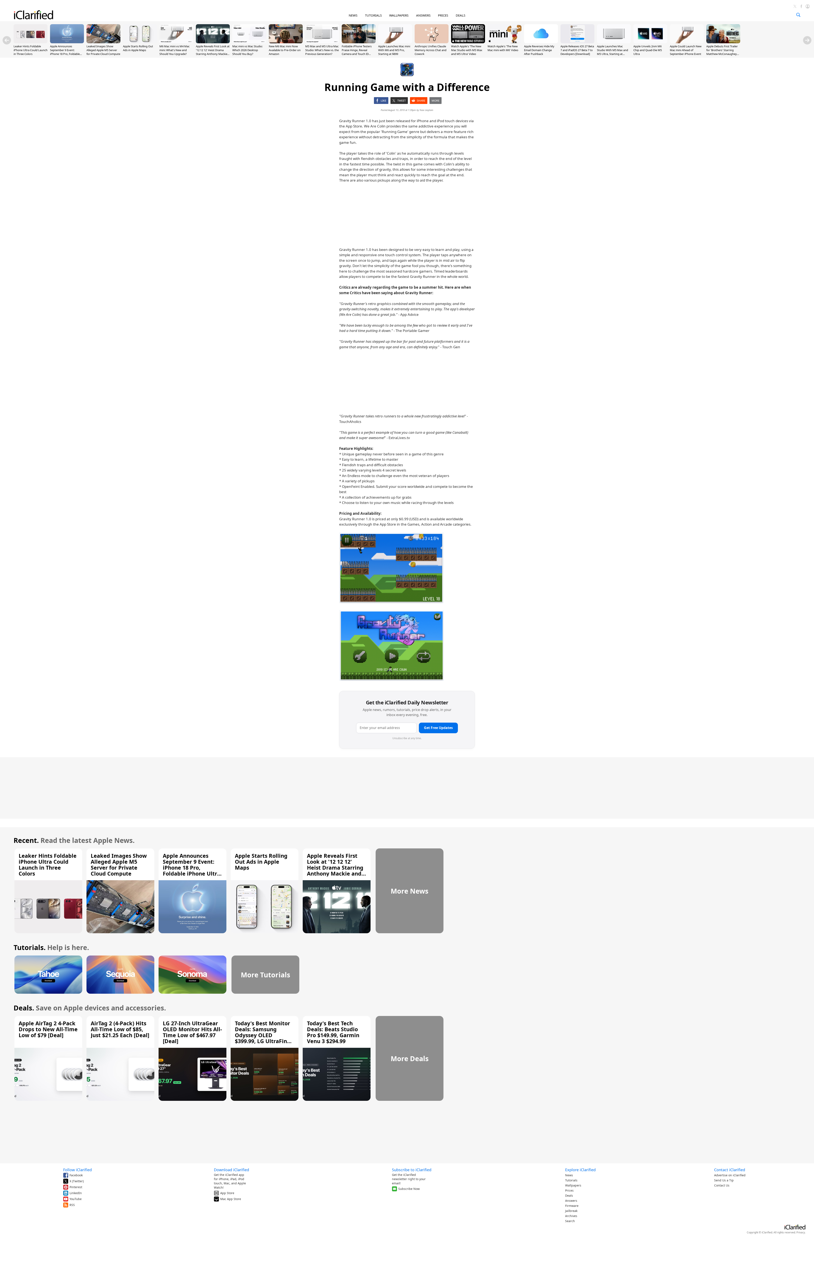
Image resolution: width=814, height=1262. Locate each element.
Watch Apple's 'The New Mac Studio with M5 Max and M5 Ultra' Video (466, 50)
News (569, 1175)
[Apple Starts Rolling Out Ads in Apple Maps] (140, 42)
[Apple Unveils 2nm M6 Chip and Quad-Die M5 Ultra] (650, 42)
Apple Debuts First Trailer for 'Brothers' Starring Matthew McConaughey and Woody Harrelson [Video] (722, 54)
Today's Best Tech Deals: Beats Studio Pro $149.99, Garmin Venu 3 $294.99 (333, 1032)
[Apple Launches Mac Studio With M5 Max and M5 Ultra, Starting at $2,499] (614, 42)
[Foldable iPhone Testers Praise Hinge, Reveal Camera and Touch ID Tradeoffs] (359, 42)
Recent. (26, 840)
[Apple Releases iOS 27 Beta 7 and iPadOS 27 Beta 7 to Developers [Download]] (577, 42)
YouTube (76, 1199)
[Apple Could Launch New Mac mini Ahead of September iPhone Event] (687, 42)
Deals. (24, 1007)
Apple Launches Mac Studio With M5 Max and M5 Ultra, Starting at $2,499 (612, 52)
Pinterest (76, 1187)
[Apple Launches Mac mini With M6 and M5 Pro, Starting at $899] (395, 42)
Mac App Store (230, 1199)
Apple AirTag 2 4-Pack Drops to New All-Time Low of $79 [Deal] (48, 1029)
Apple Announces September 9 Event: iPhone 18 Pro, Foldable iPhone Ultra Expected (65, 52)
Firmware (571, 1206)
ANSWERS (423, 15)
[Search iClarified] (798, 15)
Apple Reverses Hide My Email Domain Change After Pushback (539, 50)
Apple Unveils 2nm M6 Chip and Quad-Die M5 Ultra (647, 50)
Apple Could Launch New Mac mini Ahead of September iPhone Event (685, 50)
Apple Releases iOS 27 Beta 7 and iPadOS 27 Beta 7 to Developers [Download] (577, 50)
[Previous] (7, 40)
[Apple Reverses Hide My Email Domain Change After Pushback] (541, 42)
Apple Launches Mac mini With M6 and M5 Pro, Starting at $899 (394, 50)
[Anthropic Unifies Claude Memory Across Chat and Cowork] (432, 42)
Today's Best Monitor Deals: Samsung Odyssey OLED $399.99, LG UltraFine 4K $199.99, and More (262, 1035)
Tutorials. (30, 947)
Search (570, 1221)
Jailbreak (571, 1211)
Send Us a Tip (724, 1180)
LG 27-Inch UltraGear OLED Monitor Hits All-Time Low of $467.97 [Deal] (192, 1032)
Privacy (800, 1232)
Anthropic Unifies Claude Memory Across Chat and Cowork (430, 50)
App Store (227, 1193)
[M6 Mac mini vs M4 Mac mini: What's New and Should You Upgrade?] (176, 42)
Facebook (76, 1175)
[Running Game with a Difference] (391, 567)
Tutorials (571, 1180)
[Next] (807, 40)
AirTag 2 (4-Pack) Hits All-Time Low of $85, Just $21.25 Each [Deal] (120, 1029)
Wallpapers (573, 1185)
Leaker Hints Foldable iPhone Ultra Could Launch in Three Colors (30, 50)
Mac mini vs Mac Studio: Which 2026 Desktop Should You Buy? (247, 50)
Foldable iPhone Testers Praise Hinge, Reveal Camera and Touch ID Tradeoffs (357, 52)
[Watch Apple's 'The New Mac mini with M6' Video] (504, 42)
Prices (569, 1190)
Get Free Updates (438, 727)
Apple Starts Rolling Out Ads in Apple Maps (138, 48)
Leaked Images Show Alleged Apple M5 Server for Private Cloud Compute (103, 50)
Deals (569, 1195)
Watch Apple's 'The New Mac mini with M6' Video (503, 48)
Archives (571, 1216)
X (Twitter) (77, 1181)
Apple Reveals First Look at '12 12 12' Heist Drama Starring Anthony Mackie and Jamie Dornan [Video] (213, 52)
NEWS (353, 15)
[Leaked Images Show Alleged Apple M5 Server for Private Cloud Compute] (103, 42)
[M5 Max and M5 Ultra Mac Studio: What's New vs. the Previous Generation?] (322, 42)
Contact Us (721, 1185)
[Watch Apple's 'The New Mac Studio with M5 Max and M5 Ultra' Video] (468, 42)
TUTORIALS (373, 15)
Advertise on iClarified (730, 1175)
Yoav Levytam (426, 110)
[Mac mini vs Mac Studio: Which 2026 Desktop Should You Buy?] (249, 42)
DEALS (460, 15)
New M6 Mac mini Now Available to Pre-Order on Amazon (285, 50)
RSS (72, 1205)
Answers (571, 1201)
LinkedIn (76, 1193)
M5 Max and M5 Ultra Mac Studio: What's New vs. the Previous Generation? (322, 50)
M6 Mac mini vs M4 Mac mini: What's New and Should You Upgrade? (174, 50)
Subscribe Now (409, 1189)
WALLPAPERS (398, 15)
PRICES (443, 15)
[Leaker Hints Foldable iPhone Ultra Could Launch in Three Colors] (30, 42)
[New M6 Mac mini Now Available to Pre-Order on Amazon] (286, 42)
